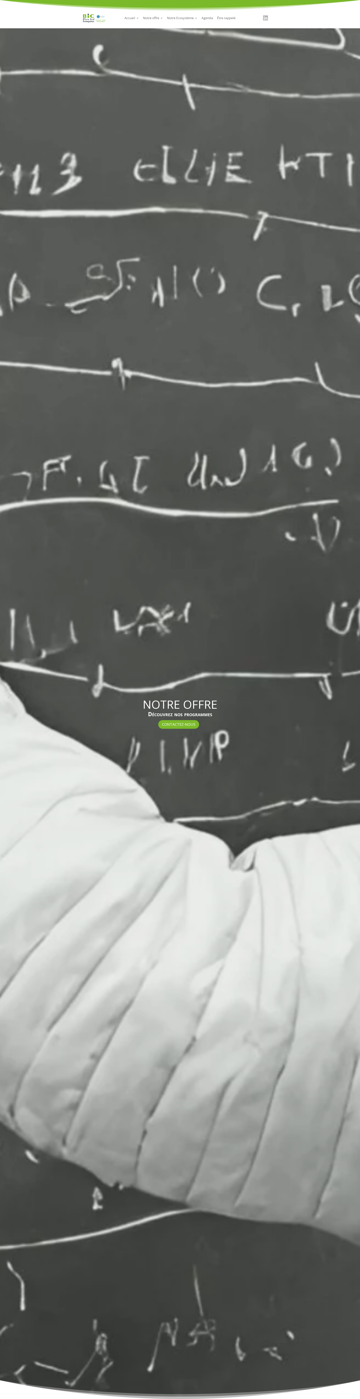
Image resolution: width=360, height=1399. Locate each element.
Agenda (207, 18)
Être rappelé (226, 18)
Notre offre (151, 18)
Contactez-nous (178, 724)
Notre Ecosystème (180, 18)
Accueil (129, 18)
